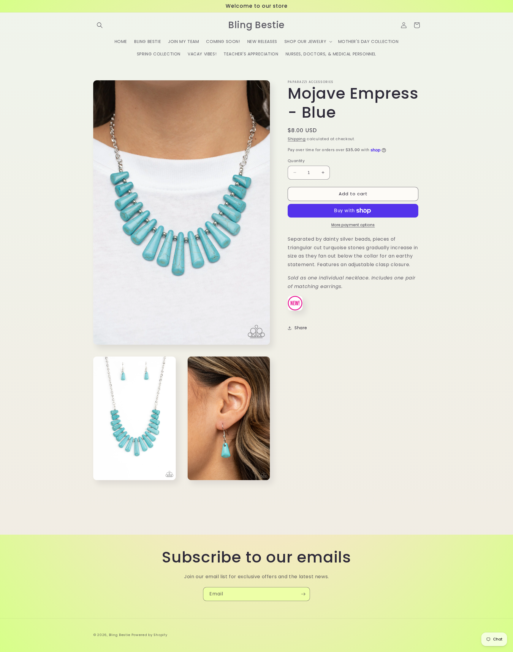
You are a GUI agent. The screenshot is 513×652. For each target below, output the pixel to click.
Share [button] (300, 328)
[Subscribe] (303, 594)
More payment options (353, 224)
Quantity (296, 161)
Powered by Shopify (149, 634)
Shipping (297, 138)
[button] (99, 25)
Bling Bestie (119, 634)
